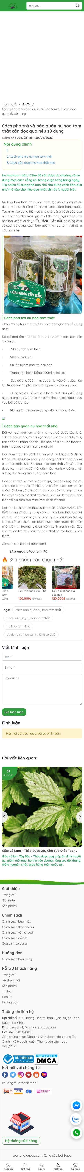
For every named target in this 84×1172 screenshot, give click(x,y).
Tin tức (6, 991)
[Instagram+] (21, 1075)
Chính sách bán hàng (17, 959)
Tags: (6, 610)
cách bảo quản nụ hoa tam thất (38, 610)
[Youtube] (28, 1075)
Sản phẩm (9, 906)
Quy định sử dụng (14, 943)
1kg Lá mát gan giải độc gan (28, 592)
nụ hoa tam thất (36, 551)
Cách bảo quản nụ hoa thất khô (32, 163)
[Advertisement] (42, 44)
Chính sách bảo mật (16, 921)
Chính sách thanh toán (18, 927)
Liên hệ (7, 997)
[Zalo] (76, 1119)
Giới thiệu (8, 900)
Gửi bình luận (14, 712)
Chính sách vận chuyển (18, 932)
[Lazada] (44, 1075)
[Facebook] (5, 1075)
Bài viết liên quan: (19, 757)
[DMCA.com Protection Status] (46, 1059)
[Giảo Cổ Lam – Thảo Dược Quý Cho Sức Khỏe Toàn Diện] (42, 807)
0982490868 (23, 1032)
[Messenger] (76, 1105)
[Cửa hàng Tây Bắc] (13, 6)
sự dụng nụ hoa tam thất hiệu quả (31, 634)
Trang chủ (9, 104)
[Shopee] (36, 1075)
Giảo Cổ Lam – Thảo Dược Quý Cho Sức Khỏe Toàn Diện (38, 851)
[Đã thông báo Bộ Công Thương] (18, 1059)
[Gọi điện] (76, 1133)
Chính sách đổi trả (15, 938)
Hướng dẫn (10, 1002)
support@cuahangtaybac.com (34, 1027)
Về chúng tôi (11, 980)
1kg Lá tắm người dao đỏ (63, 592)
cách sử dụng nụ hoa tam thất (28, 618)
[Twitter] (13, 1075)
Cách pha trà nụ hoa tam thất (31, 156)
